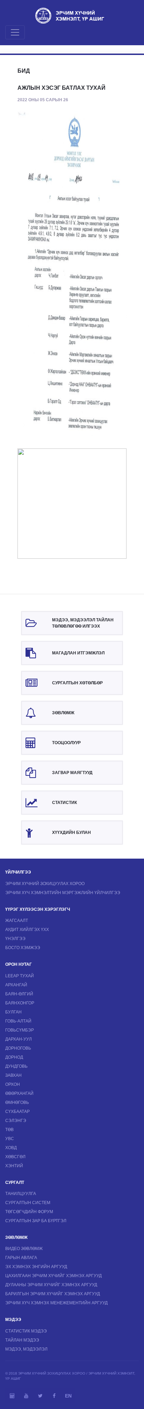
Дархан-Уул (18, 1039)
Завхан (13, 1075)
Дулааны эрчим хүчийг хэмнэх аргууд (51, 1284)
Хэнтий (14, 1165)
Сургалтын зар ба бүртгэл (35, 1220)
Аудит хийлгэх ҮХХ (27, 929)
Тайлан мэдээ (22, 1340)
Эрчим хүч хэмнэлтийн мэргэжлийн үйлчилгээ (62, 892)
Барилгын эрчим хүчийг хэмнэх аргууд (52, 1293)
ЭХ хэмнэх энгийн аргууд (36, 1266)
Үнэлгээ (15, 938)
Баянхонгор (19, 1003)
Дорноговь (18, 1048)
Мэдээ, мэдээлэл (26, 1349)
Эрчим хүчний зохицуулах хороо (45, 883)
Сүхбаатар (17, 1111)
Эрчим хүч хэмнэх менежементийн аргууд (56, 1302)
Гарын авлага (21, 1257)
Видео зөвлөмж (24, 1248)
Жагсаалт (16, 920)
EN (68, 1396)
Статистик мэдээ (26, 1331)
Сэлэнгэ (15, 1120)
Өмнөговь (17, 1102)
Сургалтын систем (27, 1202)
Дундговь (16, 1066)
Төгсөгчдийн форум (29, 1211)
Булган (13, 1012)
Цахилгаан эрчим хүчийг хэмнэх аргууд (53, 1275)
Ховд (11, 1147)
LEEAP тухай (19, 975)
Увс (9, 1138)
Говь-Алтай (18, 1021)
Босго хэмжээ (22, 947)
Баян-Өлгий (19, 994)
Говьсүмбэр (19, 1030)
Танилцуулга (20, 1193)
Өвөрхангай (19, 1093)
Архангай (16, 984)
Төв (9, 1129)
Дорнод (14, 1057)
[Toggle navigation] (15, 32)
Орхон (12, 1084)
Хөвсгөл (15, 1156)
